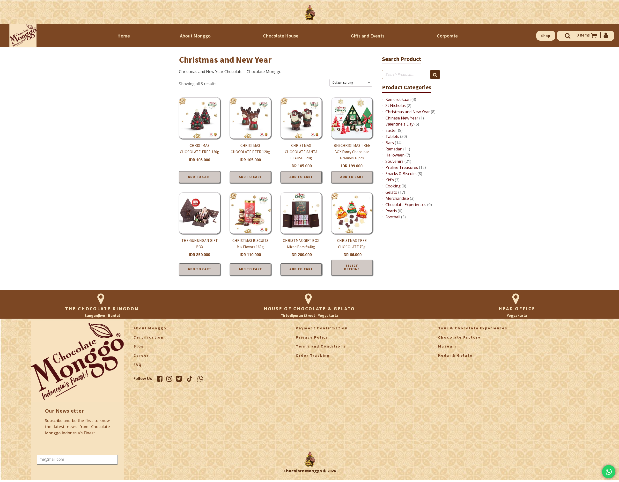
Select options (352, 267)
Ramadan (393, 149)
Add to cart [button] (199, 177)
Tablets (392, 136)
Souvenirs (394, 161)
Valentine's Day (399, 124)
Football (392, 217)
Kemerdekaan (398, 99)
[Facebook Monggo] (159, 379)
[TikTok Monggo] (189, 379)
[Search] (435, 74)
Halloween (395, 155)
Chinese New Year (401, 118)
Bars (389, 142)
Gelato (391, 192)
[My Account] (605, 35)
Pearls (391, 211)
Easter (391, 130)
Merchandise (397, 198)
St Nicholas (395, 105)
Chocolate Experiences (405, 204)
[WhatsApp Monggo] (200, 379)
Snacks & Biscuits (401, 173)
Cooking (393, 186)
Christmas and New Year (407, 111)
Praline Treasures (401, 167)
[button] (545, 36)
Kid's (389, 180)
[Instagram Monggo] (169, 379)
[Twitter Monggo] (179, 379)
